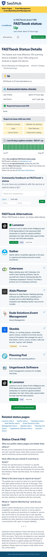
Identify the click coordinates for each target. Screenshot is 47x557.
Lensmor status (8, 421)
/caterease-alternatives (11, 266)
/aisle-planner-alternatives (12, 288)
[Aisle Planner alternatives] (4, 291)
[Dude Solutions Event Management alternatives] (4, 314)
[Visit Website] (44, 268)
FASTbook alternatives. (26, 170)
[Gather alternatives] (4, 252)
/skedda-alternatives (10, 326)
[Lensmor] (4, 226)
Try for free (13, 242)
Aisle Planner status (12, 423)
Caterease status (37, 421)
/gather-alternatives (9, 249)
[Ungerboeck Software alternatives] (4, 368)
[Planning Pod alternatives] (4, 356)
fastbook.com (26, 161)
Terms (37, 554)
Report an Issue (38, 37)
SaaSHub (21, 554)
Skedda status (26, 426)
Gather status (22, 421)
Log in (4, 199)
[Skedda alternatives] (4, 330)
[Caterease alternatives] (4, 269)
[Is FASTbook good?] (18, 37)
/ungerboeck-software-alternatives (15, 365)
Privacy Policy (29, 554)
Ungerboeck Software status (21, 428)
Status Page (11, 554)
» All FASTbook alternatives (23, 407)
